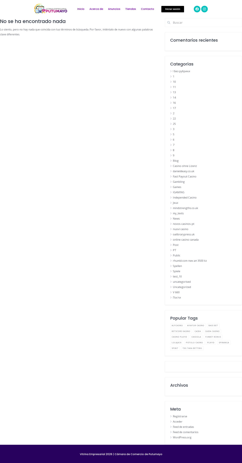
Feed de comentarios (185, 432)
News (176, 218)
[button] (172, 9)
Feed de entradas (183, 427)
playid (211, 342)
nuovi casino (180, 229)
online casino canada (186, 239)
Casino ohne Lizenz (185, 166)
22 (174, 118)
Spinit (175, 348)
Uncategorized (182, 287)
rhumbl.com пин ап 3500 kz (190, 261)
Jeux (175, 203)
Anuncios (114, 9)
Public (176, 255)
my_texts (178, 213)
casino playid (179, 337)
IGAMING (178, 192)
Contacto (147, 9)
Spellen (177, 266)
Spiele (176, 271)
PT (174, 250)
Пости (177, 297)
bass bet (213, 325)
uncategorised (182, 282)
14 (174, 97)
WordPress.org (182, 437)
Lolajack (177, 342)
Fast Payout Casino (184, 176)
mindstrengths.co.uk (185, 208)
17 (174, 108)
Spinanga (224, 342)
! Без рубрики (181, 71)
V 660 (176, 292)
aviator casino (195, 325)
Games (177, 187)
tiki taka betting (192, 348)
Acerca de (96, 9)
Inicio (80, 9)
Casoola (196, 337)
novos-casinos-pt (183, 224)
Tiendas (130, 9)
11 (174, 87)
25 (174, 124)
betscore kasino (181, 331)
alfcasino (177, 325)
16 (174, 103)
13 (174, 92)
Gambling (179, 182)
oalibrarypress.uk (184, 234)
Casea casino (212, 331)
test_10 (177, 276)
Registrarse (180, 416)
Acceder (177, 421)
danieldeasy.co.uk (183, 171)
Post (175, 245)
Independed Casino (185, 197)
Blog (176, 161)
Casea (198, 331)
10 (174, 82)
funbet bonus (213, 337)
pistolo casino (194, 342)
